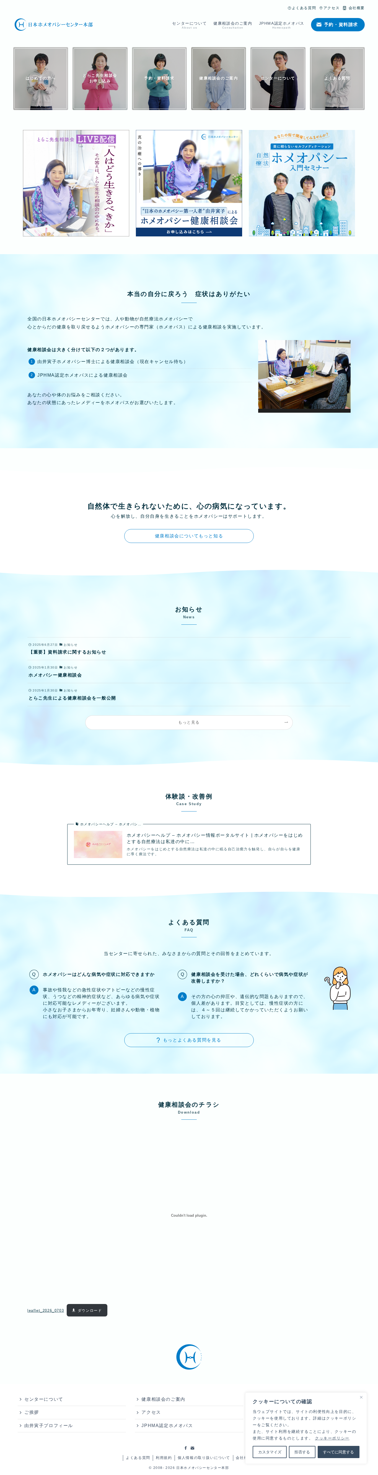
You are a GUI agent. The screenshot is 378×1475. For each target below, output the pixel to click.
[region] (306, 1428)
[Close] (361, 1397)
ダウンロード (90, 1310)
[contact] (192, 1448)
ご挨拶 (31, 1412)
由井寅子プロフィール (48, 1425)
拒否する (302, 1452)
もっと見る (189, 722)
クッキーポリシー (332, 1438)
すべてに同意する (338, 1452)
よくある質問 (138, 1458)
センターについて (43, 1399)
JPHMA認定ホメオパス (167, 1425)
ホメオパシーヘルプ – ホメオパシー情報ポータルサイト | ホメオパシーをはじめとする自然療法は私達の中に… (215, 838)
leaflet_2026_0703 (45, 1310)
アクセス (151, 1412)
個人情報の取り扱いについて (204, 1458)
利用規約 (164, 1458)
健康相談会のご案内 (163, 1399)
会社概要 (244, 1458)
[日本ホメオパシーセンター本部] (53, 25)
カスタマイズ (269, 1452)
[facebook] (185, 1448)
